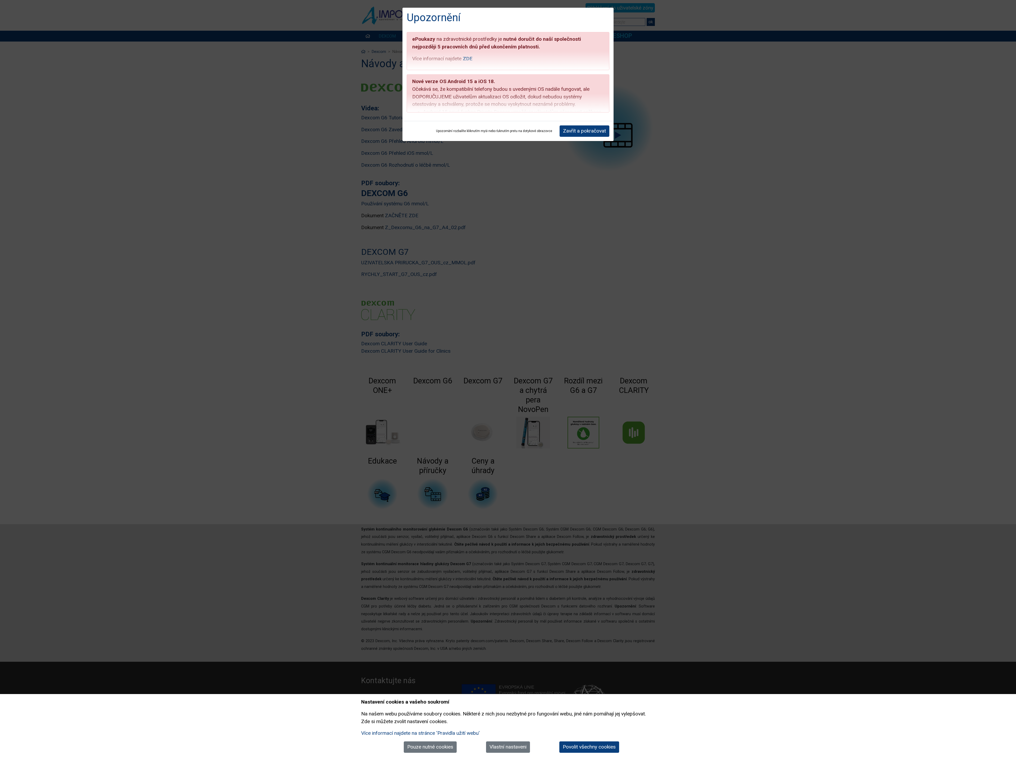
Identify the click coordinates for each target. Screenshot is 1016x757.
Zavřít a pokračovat (584, 131)
